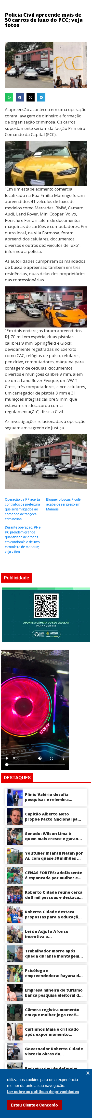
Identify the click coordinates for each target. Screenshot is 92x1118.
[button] (9, 97)
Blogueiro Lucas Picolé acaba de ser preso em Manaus (63, 504)
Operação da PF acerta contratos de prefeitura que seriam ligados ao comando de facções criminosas (22, 509)
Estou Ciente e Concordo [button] (34, 1105)
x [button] (88, 1072)
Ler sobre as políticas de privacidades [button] (43, 1091)
